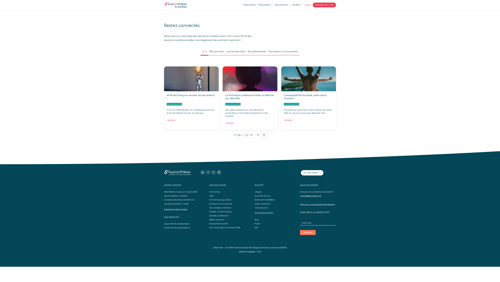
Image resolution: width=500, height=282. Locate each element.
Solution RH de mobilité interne (176, 224)
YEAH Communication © (240, 248)
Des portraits (217, 52)
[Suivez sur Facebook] (208, 172)
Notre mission (249, 5)
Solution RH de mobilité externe (177, 228)
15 (264, 135)
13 (251, 135)
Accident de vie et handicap (220, 204)
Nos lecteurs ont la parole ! (283, 52)
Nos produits (264, 5)
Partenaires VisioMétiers (265, 200)
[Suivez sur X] (213, 172)
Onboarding (214, 192)
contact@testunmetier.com (310, 196)
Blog (257, 220)
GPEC (211, 196)
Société (295, 5)
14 (258, 135)
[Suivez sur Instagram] (219, 172)
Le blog (307, 5)
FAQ (256, 228)
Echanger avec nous (324, 5)
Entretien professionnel (219, 216)
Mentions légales (247, 252)
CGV (259, 252)
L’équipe (258, 192)
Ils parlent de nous (262, 196)
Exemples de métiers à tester (176, 209)
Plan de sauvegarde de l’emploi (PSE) (224, 228)
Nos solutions (281, 5)
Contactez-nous (261, 208)
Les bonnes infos (235, 52)
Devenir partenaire (262, 204)
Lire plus (171, 120)
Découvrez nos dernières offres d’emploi (317, 204)
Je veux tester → (312, 173)
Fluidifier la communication (220, 212)
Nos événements (257, 52)
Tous (204, 52)
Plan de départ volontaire (220, 208)
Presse (257, 224)
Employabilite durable (218, 224)
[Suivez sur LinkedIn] (202, 172)
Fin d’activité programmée (220, 200)
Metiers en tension (216, 220)
